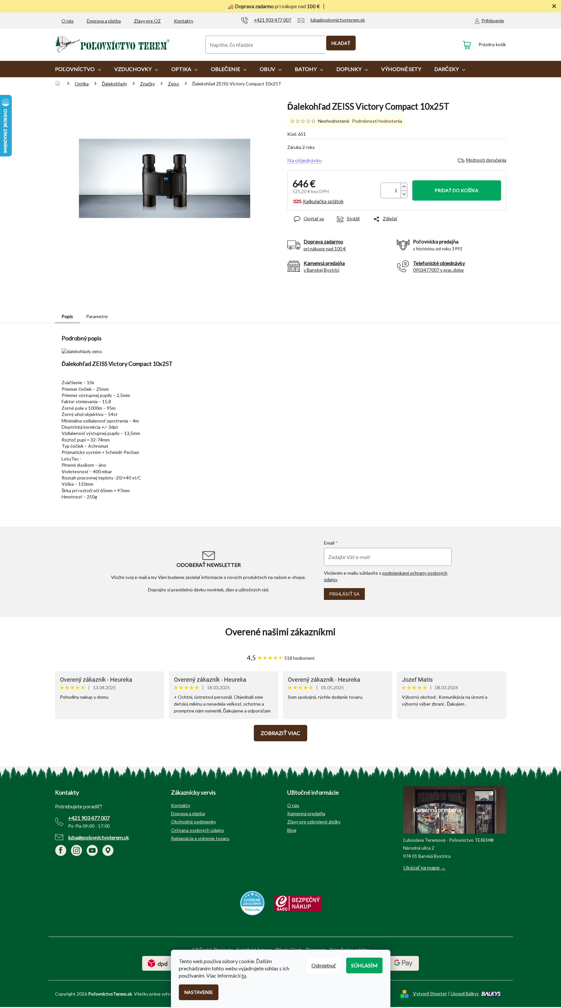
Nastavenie (198, 992)
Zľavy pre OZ (147, 21)
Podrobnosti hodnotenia (377, 121)
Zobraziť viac (280, 733)
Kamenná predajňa (306, 813)
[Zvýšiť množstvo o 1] (404, 186)
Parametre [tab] (97, 316)
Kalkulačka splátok (323, 201)
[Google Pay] (403, 963)
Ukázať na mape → (424, 867)
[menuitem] (78, 69)
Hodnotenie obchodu (280, 632)
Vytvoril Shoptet (430, 993)
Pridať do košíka (456, 190)
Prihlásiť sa (344, 594)
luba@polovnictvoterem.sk (98, 837)
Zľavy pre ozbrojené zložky (314, 821)
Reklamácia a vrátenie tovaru (200, 838)
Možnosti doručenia (486, 160)
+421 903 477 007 (89, 818)
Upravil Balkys (465, 993)
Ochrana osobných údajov (197, 830)
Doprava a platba (104, 21)
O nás (68, 21)
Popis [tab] (67, 316)
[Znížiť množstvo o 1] (404, 194)
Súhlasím (364, 965)
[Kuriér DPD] (157, 963)
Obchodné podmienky (193, 821)
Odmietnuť (323, 965)
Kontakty (183, 21)
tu (243, 975)
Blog (291, 830)
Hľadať (340, 43)
